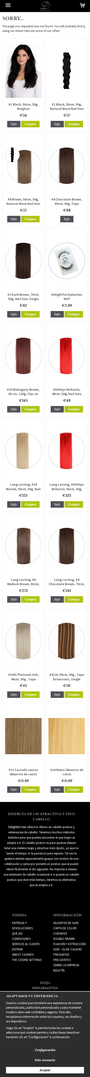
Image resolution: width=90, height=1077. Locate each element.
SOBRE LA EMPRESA (66, 965)
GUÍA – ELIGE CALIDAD (67, 949)
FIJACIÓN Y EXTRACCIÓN (69, 944)
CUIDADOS (60, 933)
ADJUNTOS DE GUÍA (65, 923)
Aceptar (45, 1070)
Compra (30, 124)
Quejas (17, 933)
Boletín (59, 970)
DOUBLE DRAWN (64, 939)
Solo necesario (45, 1060)
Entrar (17, 949)
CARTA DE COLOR (65, 928)
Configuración (45, 1050)
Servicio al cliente (26, 944)
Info (14, 124)
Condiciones (21, 939)
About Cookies (23, 955)
